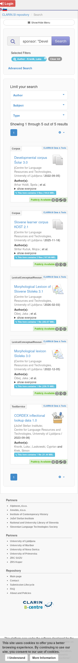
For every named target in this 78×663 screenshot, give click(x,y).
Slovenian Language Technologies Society (34, 526)
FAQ (12, 589)
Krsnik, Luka (22, 446)
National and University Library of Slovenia (34, 522)
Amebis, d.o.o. (18, 510)
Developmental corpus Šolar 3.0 (30, 160)
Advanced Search (20, 68)
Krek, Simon (22, 450)
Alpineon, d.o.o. (18, 506)
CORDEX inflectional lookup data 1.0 (29, 418)
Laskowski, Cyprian (44, 446)
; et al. (30, 186)
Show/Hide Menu (40, 22)
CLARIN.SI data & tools (54, 147)
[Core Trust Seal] (39, 621)
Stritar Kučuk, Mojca (27, 249)
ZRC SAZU (16, 558)
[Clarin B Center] (39, 604)
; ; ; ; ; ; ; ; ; (38, 315)
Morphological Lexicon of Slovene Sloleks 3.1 (32, 289)
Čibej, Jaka (21, 313)
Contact (14, 580)
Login (9, 3)
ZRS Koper (16, 562)
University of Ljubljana (22, 541)
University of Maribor (22, 545)
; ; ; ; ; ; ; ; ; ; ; (37, 251)
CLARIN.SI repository (15, 15)
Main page (16, 576)
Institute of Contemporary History (29, 514)
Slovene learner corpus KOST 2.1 (31, 224)
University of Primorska (23, 553)
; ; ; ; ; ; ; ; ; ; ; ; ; (39, 186)
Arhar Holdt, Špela (25, 184)
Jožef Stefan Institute (28, 426)
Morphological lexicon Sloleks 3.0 (30, 353)
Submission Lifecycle (22, 584)
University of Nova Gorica (24, 549)
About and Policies (20, 593)
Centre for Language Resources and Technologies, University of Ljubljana (33, 172)
